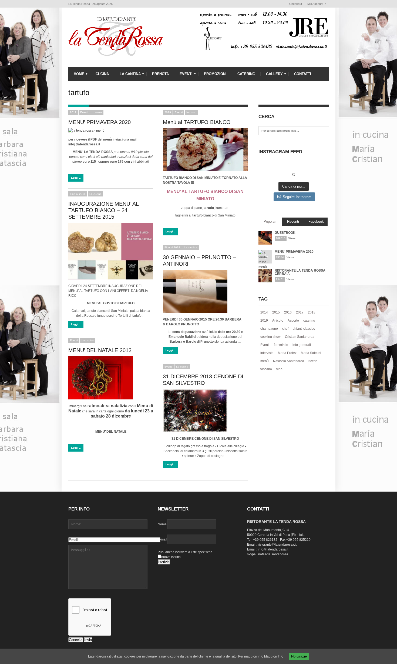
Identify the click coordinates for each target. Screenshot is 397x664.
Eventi (84, 112)
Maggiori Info (273, 656)
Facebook (316, 221)
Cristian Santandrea (299, 337)
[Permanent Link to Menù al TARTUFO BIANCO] (205, 149)
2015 (276, 312)
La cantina (190, 247)
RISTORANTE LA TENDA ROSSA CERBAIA (300, 272)
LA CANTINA (127, 75)
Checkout (295, 3)
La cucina (95, 193)
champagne (269, 329)
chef (285, 329)
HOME (76, 75)
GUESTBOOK (285, 233)
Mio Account (314, 4)
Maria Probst (287, 353)
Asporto (293, 320)
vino (279, 369)
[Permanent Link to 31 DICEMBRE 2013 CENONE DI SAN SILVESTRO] (205, 410)
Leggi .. (76, 177)
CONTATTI (302, 74)
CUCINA (102, 74)
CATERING (246, 74)
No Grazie (299, 656)
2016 (288, 312)
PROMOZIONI (215, 74)
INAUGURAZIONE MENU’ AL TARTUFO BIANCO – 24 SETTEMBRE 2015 (103, 210)
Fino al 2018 (78, 193)
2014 (264, 312)
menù (264, 361)
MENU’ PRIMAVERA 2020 (99, 122)
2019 (73, 112)
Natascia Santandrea (288, 361)
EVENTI (183, 75)
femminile (281, 345)
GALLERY (272, 75)
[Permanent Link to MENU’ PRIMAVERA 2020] (110, 130)
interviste (267, 353)
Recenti (293, 221)
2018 (311, 312)
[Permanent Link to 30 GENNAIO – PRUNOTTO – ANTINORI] (205, 291)
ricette (312, 361)
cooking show (270, 337)
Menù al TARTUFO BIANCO (197, 122)
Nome (162, 524)
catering (309, 320)
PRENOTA (160, 74)
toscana (266, 369)
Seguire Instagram (297, 197)
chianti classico (304, 329)
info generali (301, 345)
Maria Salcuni (311, 353)
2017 (300, 312)
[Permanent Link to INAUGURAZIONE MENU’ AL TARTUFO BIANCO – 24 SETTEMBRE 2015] (110, 251)
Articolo (277, 320)
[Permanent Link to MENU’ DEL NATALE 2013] (110, 377)
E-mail (162, 539)
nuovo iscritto (171, 557)
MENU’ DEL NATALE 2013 (100, 350)
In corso (97, 112)
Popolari (270, 221)
